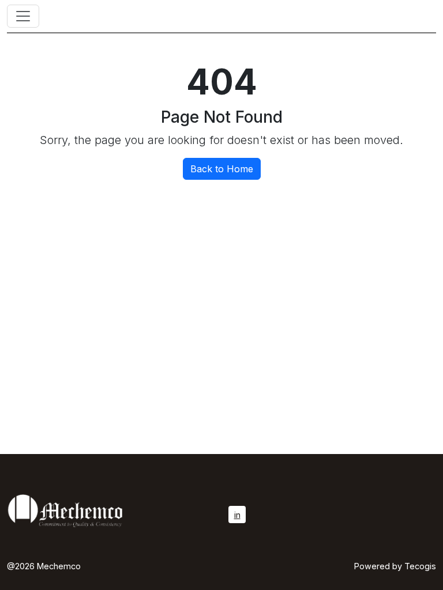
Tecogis (420, 566)
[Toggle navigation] (23, 16)
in (237, 515)
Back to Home (221, 169)
